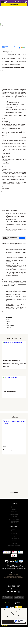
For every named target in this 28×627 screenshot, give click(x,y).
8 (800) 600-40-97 (14, 586)
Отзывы (14, 540)
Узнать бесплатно (14, 4)
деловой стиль (9, 273)
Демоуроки (14, 516)
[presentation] (12, 406)
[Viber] (19, 48)
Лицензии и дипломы (14, 535)
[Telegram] (24, 47)
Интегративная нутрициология (11, 360)
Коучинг (7, 319)
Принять (14, 622)
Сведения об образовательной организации (14, 532)
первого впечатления (10, 170)
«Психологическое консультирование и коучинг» (14, 284)
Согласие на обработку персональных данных (14, 577)
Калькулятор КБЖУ (14, 519)
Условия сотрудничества (14, 574)
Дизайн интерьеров (10, 325)
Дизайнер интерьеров (9, 391)
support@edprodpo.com (14, 589)
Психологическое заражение (12, 221)
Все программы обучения (14, 518)
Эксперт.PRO (8, 327)
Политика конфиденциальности (14, 576)
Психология (8, 323)
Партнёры (14, 546)
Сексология (8, 321)
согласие (23, 614)
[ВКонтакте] (19, 47)
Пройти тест (22, 238)
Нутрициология (9, 317)
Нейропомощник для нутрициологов (14, 522)
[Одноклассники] (21, 47)
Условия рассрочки (14, 538)
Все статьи (8, 315)
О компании (14, 529)
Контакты (14, 541)
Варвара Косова (11, 53)
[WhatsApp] (23, 47)
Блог (14, 536)
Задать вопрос (14, 543)
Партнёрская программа (14, 545)
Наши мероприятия (14, 514)
